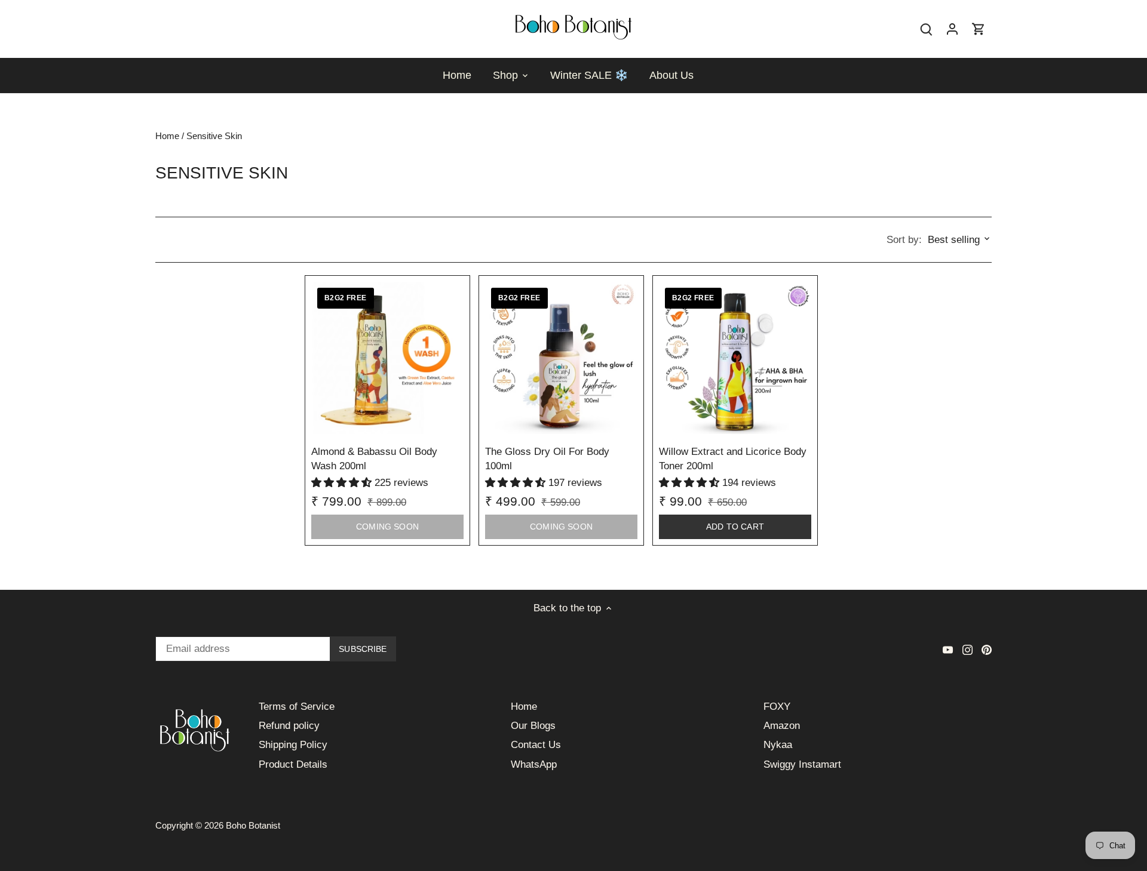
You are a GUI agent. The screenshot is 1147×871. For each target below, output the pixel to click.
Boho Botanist (253, 825)
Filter (181, 239)
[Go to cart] (978, 29)
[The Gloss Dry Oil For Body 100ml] (561, 358)
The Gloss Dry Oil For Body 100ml (547, 459)
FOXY (776, 706)
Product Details (293, 764)
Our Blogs (533, 725)
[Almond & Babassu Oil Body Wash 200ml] (387, 358)
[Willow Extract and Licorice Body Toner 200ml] (735, 358)
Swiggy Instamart (802, 764)
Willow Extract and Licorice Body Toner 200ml (732, 459)
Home (524, 706)
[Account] (952, 29)
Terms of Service (297, 706)
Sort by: (904, 240)
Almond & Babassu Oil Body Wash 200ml (374, 459)
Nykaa (777, 744)
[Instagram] (967, 649)
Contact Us (536, 744)
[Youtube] (948, 649)
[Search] (926, 29)
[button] (343, 482)
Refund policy (289, 725)
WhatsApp (534, 764)
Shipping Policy (293, 744)
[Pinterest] (987, 649)
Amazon (781, 725)
